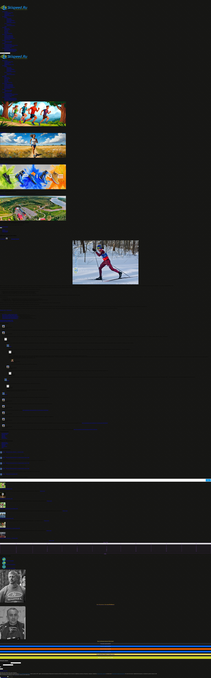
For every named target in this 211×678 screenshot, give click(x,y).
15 (166, 548)
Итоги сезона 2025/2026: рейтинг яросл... (10, 315)
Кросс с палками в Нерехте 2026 (6, 488)
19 (77, 549)
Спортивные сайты (8, 96)
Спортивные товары (8, 90)
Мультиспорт (6, 77)
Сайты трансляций (7, 91)
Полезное (4, 89)
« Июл (105, 553)
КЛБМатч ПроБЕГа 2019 (9, 64)
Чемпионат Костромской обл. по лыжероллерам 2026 (10, 528)
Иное (3, 447)
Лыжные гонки (7, 78)
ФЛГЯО (5, 66)
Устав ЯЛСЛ (9, 73)
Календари (4, 76)
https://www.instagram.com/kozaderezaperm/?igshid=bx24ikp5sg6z (85, 429)
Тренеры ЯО (9, 70)
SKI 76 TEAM (4, 60)
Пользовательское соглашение (10, 100)
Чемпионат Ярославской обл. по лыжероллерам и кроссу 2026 (17, 457)
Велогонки (6, 81)
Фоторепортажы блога (8, 86)
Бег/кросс (3, 435)
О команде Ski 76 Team (8, 61)
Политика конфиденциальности (10, 98)
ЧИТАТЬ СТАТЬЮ (3, 163)
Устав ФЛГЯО (9, 68)
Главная (3, 229)
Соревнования (5, 231)
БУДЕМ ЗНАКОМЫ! (4, 226)
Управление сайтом (3, 670)
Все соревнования (5, 433)
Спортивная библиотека (10, 568)
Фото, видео (4, 83)
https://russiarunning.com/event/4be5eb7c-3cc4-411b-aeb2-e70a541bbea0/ (35, 410)
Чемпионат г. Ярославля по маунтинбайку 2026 (9, 508)
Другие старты (4, 438)
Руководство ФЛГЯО (11, 69)
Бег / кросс (6, 79)
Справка (3, 92)
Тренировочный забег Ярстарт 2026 (6, 518)
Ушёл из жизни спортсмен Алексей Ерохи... (10, 316)
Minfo (10, 346)
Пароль (1, 664)
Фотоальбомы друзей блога (9, 87)
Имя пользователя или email (5, 662)
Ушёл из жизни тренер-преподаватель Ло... (10, 317)
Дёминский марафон (10, 560)
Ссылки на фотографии (8, 85)
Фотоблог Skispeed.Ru (8, 84)
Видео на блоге (7, 88)
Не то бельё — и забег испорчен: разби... (9, 314)
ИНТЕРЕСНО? (3, 195)
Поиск (208, 480)
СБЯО (5, 75)
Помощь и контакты (6, 97)
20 (106, 549)
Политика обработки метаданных (10, 99)
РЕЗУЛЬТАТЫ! (3, 132)
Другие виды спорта (8, 82)
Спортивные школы (8, 93)
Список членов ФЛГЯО (11, 71)
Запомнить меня (4, 666)
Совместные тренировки (10, 564)
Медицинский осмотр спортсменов (11, 94)
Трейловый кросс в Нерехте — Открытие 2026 (14, 451)
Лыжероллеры (4, 446)
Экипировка (6, 63)
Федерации (4, 65)
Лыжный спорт (4, 442)
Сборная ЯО (9, 67)
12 (77, 548)
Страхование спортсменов (9, 95)
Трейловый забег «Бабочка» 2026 (6, 498)
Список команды (7, 62)
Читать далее (42, 491)
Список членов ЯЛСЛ (11, 74)
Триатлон (6, 80)
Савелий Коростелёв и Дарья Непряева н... (10, 318)
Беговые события (5, 443)
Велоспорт (4, 444)
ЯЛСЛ (5, 72)
